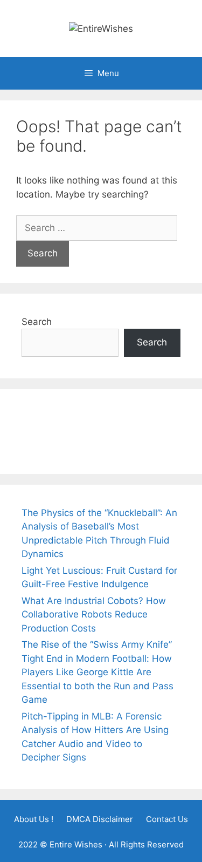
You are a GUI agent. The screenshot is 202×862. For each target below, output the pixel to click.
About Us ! (33, 819)
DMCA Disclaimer (99, 819)
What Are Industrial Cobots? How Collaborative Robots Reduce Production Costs (94, 614)
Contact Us (167, 819)
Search (37, 321)
